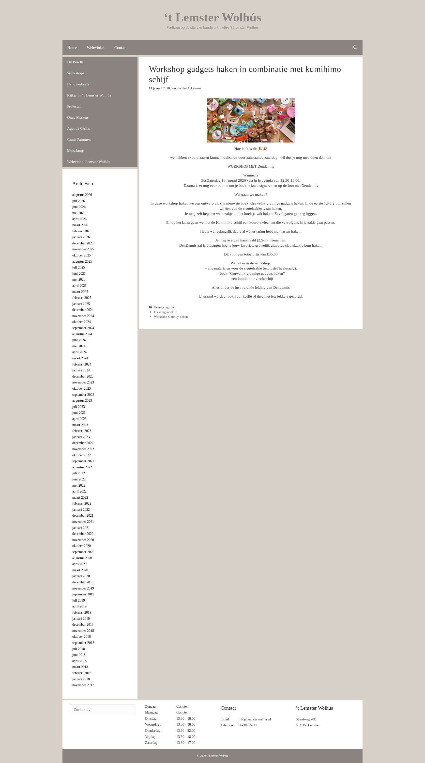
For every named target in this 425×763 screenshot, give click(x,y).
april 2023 (79, 419)
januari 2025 (81, 304)
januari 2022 (81, 509)
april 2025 (79, 285)
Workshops (75, 73)
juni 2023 (79, 412)
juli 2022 (78, 473)
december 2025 (82, 243)
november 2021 (83, 522)
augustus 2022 (82, 467)
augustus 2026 (82, 195)
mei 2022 (78, 485)
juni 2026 (79, 207)
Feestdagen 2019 (165, 312)
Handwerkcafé (78, 84)
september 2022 (83, 461)
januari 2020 (81, 576)
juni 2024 (79, 340)
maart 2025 (80, 292)
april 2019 (79, 606)
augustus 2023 (82, 400)
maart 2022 (80, 497)
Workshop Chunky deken (171, 316)
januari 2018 (81, 679)
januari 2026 (81, 237)
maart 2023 (80, 425)
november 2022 (83, 449)
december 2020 (82, 534)
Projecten (74, 106)
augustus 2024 (82, 334)
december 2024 (82, 310)
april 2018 (79, 661)
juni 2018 (79, 655)
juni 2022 (79, 479)
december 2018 (82, 624)
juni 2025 (79, 273)
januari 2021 (81, 528)
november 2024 (83, 316)
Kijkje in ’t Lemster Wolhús (89, 95)
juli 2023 (78, 407)
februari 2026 (81, 231)
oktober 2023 (81, 388)
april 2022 (79, 491)
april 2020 (79, 564)
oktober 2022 (81, 455)
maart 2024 (80, 358)
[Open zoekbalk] (355, 47)
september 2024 (83, 328)
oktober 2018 (81, 636)
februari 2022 (81, 503)
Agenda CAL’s (78, 128)
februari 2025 (81, 298)
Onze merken (77, 117)
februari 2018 (81, 673)
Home (72, 48)
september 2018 (83, 643)
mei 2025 (78, 279)
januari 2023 (81, 437)
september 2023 (83, 395)
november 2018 (83, 631)
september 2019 (83, 594)
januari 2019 (81, 618)
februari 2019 (81, 612)
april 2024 (79, 352)
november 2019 (83, 588)
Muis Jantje (76, 151)
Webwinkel (96, 48)
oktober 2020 (81, 546)
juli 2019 (78, 600)
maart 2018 (80, 667)
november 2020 (83, 540)
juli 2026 (78, 201)
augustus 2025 (82, 261)
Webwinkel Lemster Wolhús (88, 162)
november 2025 (83, 249)
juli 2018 (78, 649)
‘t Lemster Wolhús (212, 17)
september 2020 (83, 552)
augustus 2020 (82, 558)
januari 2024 (81, 370)
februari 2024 (81, 364)
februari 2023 (81, 431)
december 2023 (82, 376)
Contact (120, 48)
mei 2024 (78, 346)
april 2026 (79, 219)
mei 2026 (78, 213)
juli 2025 (78, 267)
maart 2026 (80, 225)
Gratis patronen (79, 140)
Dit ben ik (75, 62)
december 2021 (82, 515)
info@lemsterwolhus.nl (255, 719)
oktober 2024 (81, 322)
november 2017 (83, 685)
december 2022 (82, 443)
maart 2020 (80, 570)
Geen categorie (164, 307)
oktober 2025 (81, 255)
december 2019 (82, 582)
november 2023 (83, 382)
